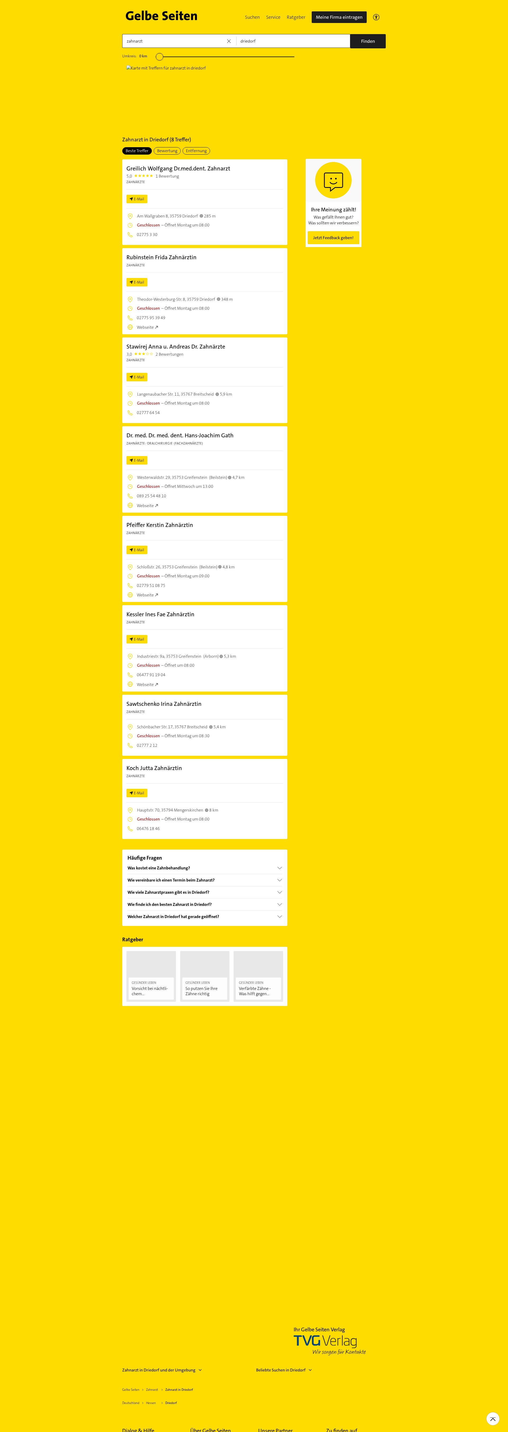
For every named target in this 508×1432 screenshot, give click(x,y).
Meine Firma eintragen (339, 17)
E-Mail (139, 199)
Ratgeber (296, 17)
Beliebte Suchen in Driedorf (281, 1370)
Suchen (252, 17)
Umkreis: (134, 56)
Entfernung (196, 151)
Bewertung (167, 151)
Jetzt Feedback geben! (333, 237)
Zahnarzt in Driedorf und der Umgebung (159, 1370)
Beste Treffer (137, 151)
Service (273, 17)
